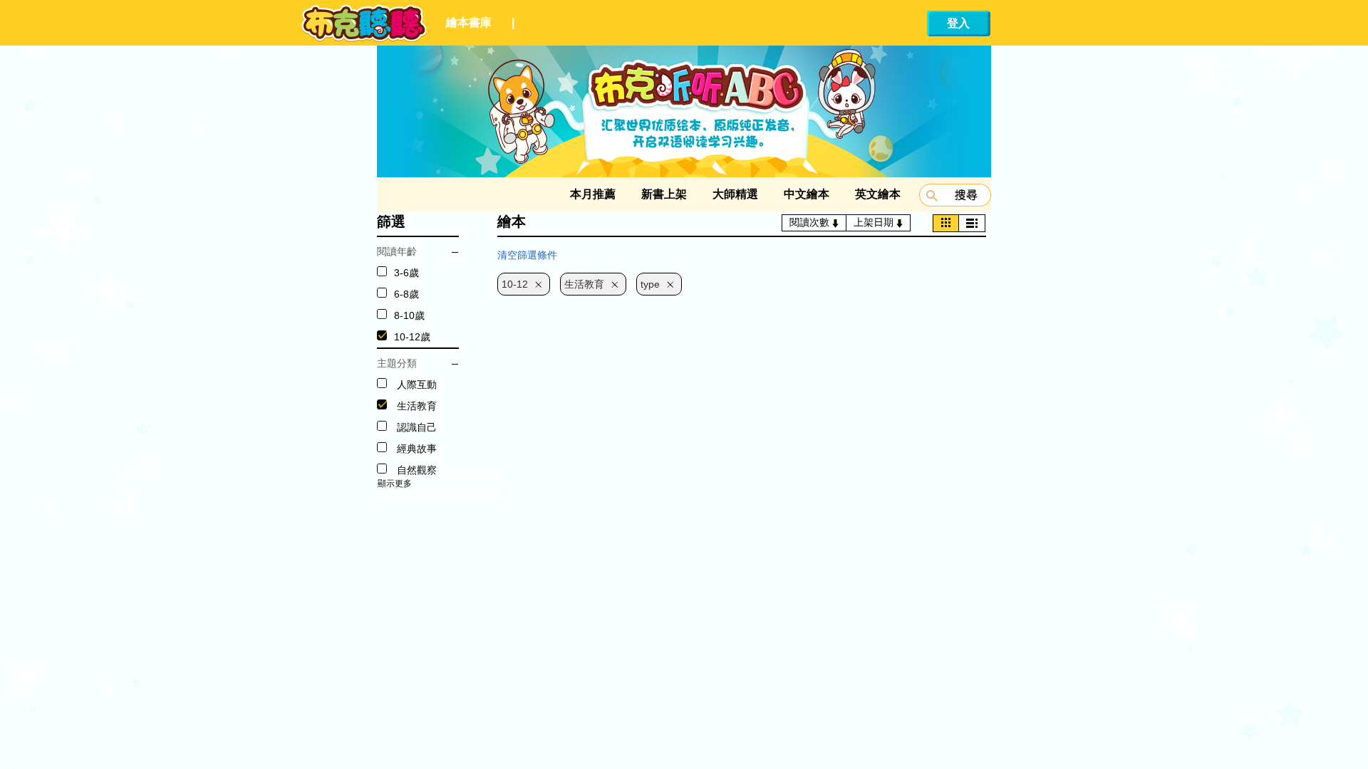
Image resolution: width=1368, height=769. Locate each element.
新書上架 (664, 194)
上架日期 (875, 222)
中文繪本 (806, 194)
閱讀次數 (810, 222)
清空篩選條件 (527, 255)
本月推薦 (593, 194)
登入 (958, 23)
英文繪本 (878, 194)
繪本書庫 (469, 22)
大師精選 (735, 194)
